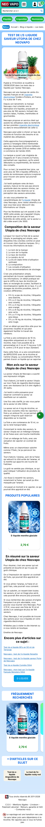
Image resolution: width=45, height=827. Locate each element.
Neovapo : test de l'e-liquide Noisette (21, 654)
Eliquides (7, 19)
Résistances (37, 19)
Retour (6, 27)
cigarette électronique (29, 125)
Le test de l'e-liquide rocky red (33, 773)
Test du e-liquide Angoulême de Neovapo (12, 776)
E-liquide (22, 678)
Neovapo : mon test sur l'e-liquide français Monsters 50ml (19, 670)
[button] (40, 415)
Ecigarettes (21, 19)
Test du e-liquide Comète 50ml (18, 665)
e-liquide (26, 200)
